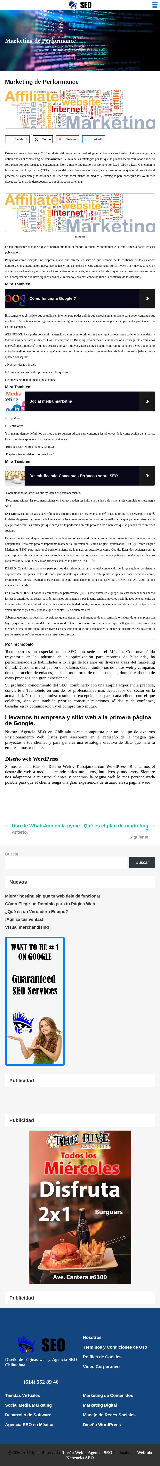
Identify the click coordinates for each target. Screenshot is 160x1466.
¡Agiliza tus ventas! (24, 919)
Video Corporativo (101, 1366)
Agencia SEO (100, 1452)
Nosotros (92, 1337)
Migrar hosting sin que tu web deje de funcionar (52, 896)
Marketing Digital (100, 1405)
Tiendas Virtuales (22, 1395)
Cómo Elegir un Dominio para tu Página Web (50, 904)
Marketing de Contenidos (108, 1395)
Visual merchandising (27, 927)
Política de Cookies (102, 1356)
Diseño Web (60, 766)
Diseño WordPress (102, 1424)
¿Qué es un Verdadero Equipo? (36, 912)
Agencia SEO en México (29, 1424)
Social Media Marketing (28, 1405)
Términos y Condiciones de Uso (115, 1347)
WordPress (116, 766)
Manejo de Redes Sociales (109, 1414)
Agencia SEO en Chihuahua (49, 731)
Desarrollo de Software (28, 1414)
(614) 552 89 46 (41, 1382)
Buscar (11, 854)
